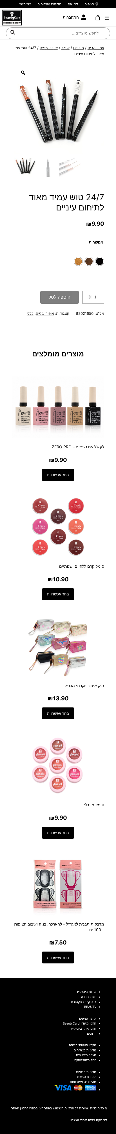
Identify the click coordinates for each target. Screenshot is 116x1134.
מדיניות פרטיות (86, 1072)
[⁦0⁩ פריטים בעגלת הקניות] (97, 18)
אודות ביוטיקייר (86, 992)
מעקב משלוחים (86, 1055)
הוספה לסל (59, 297)
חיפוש (12, 32)
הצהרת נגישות (86, 1077)
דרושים (73, 4)
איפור (65, 48)
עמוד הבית (96, 48)
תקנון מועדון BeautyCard (79, 1023)
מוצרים (78, 48)
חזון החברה (88, 997)
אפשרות (96, 242)
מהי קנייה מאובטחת (83, 1082)
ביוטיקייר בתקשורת (83, 1002)
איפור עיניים (49, 48)
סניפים (89, 4)
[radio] (99, 261)
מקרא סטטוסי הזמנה (82, 1045)
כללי (30, 313)
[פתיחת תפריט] (107, 17)
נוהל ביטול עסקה (85, 1060)
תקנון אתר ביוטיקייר (83, 1028)
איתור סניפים (87, 1019)
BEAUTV (90, 1007)
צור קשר (25, 4)
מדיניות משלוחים (49, 4)
